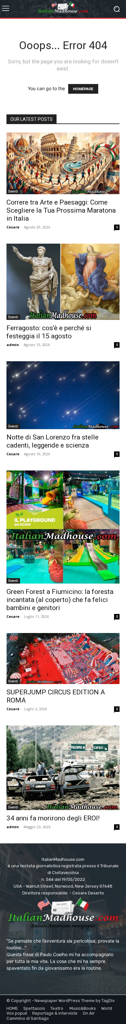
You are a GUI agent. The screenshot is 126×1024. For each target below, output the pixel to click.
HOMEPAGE (83, 89)
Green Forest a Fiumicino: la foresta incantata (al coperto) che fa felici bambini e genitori (59, 600)
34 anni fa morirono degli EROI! (53, 818)
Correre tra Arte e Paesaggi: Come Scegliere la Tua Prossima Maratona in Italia (61, 210)
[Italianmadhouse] (63, 8)
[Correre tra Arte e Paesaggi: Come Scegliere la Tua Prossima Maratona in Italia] (63, 163)
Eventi (13, 191)
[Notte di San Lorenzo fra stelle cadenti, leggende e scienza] (63, 395)
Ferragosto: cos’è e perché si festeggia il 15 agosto (48, 332)
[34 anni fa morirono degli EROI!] (63, 767)
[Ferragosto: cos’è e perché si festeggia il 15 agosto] (63, 282)
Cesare (12, 227)
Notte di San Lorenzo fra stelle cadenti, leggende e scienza (52, 441)
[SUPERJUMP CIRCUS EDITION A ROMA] (63, 658)
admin (12, 344)
